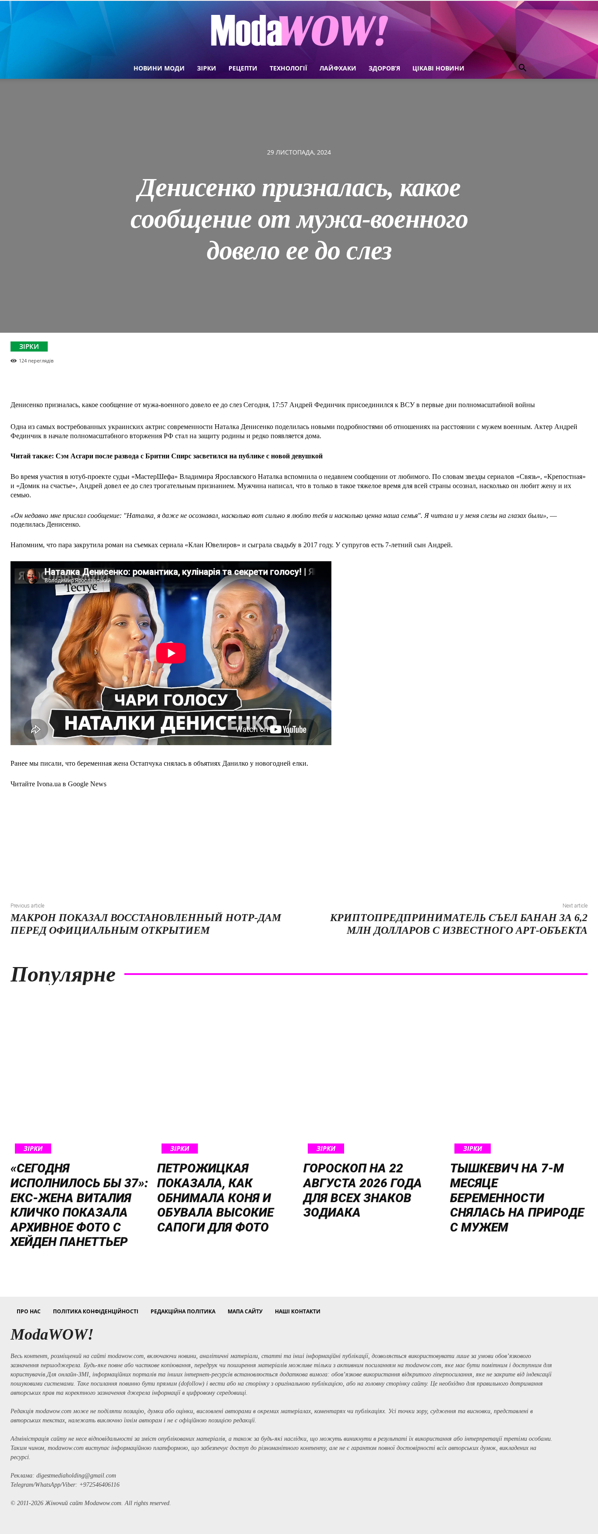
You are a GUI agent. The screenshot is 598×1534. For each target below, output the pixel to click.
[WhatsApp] (547, 357)
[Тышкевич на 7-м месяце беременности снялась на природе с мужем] (519, 1075)
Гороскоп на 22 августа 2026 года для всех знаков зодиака (362, 1190)
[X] (495, 357)
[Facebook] (468, 357)
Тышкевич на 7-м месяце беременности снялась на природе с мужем (517, 1197)
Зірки (29, 346)
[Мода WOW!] (299, 29)
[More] (573, 357)
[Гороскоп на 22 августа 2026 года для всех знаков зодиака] (372, 1075)
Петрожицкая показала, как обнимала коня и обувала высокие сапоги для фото (215, 1197)
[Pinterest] (521, 357)
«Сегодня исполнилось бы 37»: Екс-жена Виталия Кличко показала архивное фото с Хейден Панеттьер (79, 1205)
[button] (522, 69)
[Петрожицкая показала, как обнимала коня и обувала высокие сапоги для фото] (226, 1075)
